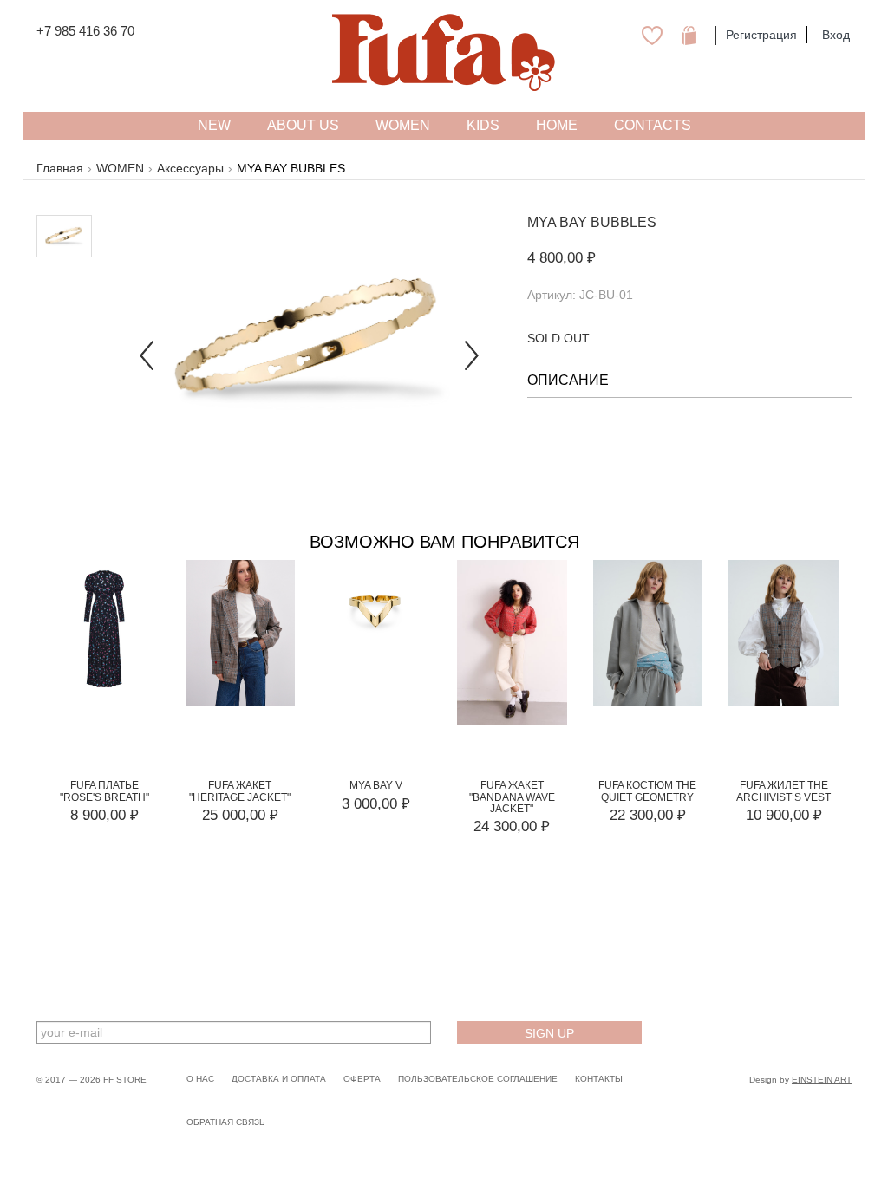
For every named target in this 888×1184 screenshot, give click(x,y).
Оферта (362, 1078)
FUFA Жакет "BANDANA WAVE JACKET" (512, 796)
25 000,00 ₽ (240, 815)
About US (303, 125)
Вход (836, 35)
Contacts (652, 125)
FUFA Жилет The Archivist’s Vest (783, 791)
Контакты (599, 1078)
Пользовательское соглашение (478, 1078)
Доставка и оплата (279, 1078)
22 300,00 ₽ (648, 815)
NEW (214, 125)
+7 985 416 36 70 (85, 30)
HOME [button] (557, 125)
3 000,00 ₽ (376, 804)
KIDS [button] (483, 125)
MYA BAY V (375, 785)
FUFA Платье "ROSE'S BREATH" (104, 791)
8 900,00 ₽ (104, 815)
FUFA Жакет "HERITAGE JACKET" (240, 791)
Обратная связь (225, 1122)
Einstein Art (822, 1079)
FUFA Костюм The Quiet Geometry (647, 791)
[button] (146, 341)
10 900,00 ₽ (784, 815)
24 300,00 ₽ (511, 826)
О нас (200, 1078)
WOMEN (120, 168)
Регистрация (761, 35)
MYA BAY (557, 222)
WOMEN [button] (402, 125)
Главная (59, 168)
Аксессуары (190, 168)
